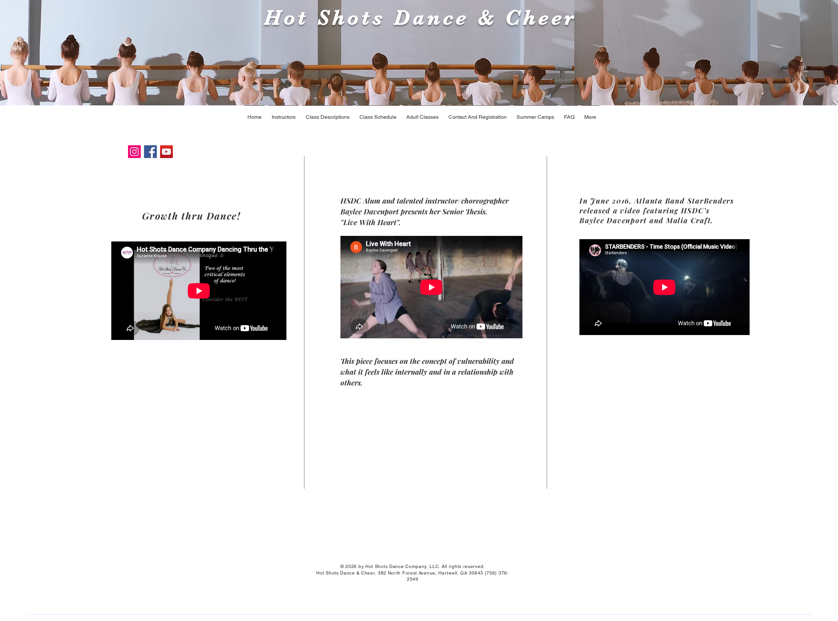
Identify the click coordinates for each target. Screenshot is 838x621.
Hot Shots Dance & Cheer (416, 17)
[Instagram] (134, 151)
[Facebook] (150, 151)
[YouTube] (166, 151)
